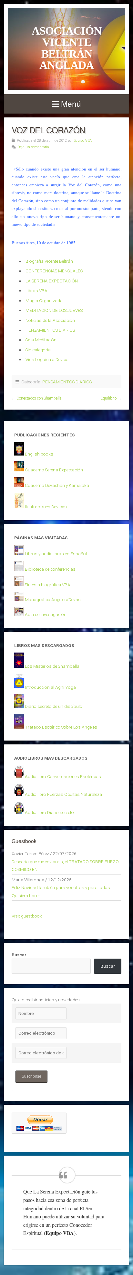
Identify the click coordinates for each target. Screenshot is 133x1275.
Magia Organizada (44, 300)
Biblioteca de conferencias (50, 569)
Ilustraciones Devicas (46, 506)
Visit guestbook (27, 915)
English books (39, 453)
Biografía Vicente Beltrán (49, 261)
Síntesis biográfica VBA (47, 584)
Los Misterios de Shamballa (52, 666)
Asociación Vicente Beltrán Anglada (66, 47)
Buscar (19, 954)
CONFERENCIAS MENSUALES (54, 270)
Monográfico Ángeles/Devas (53, 599)
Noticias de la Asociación (50, 320)
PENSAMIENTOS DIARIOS (50, 330)
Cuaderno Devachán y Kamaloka (57, 485)
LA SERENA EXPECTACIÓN (52, 280)
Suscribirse (31, 1076)
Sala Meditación (41, 339)
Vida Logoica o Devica (47, 359)
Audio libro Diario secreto (49, 812)
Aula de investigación (45, 614)
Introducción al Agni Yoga (50, 687)
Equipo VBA (83, 140)
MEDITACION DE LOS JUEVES (54, 310)
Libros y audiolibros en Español (56, 553)
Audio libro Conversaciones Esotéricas (63, 776)
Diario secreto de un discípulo (53, 706)
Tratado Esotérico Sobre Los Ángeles (61, 727)
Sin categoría (38, 349)
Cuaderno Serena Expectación (54, 469)
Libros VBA (36, 290)
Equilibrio (108, 398)
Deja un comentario (33, 147)
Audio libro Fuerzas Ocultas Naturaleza (63, 794)
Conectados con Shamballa (39, 398)
